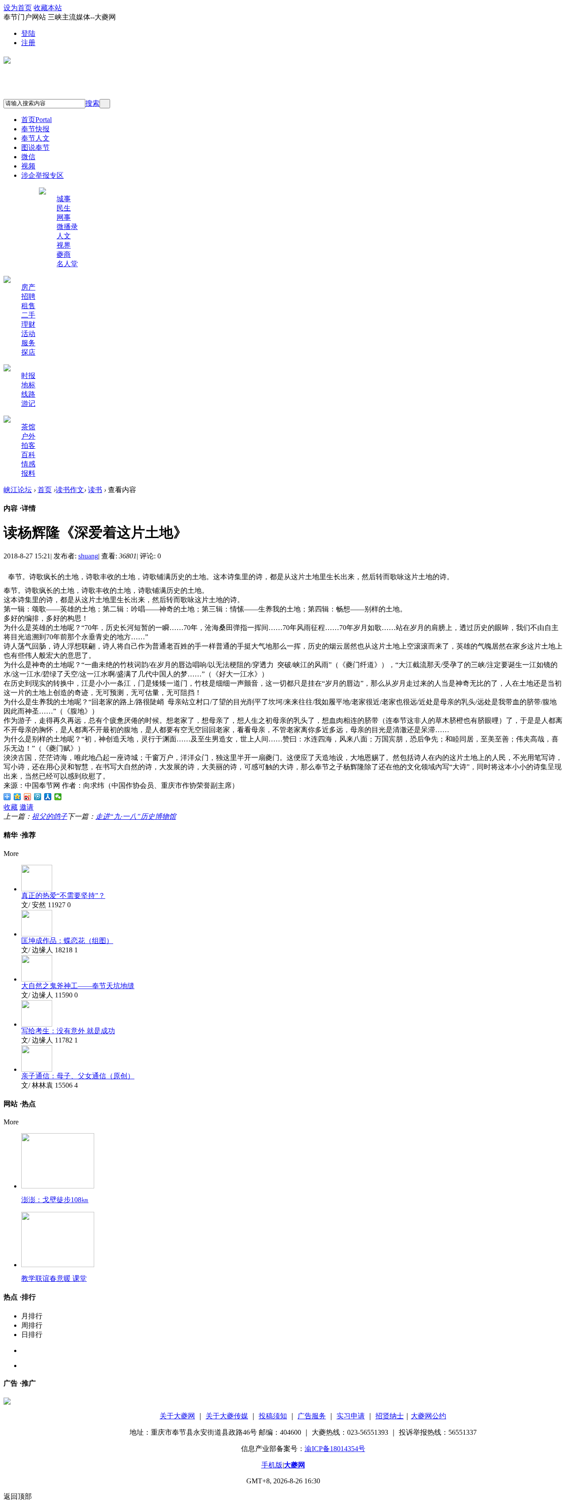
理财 (28, 324)
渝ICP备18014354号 (335, 1448)
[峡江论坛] (7, 60)
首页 (36, 119)
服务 (28, 343)
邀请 (26, 807)
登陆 (28, 33)
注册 (28, 42)
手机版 (272, 1465)
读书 (95, 489)
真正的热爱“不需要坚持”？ (63, 895)
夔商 (64, 254)
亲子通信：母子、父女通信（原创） (77, 1076)
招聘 (28, 296)
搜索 (92, 103)
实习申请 (351, 1416)
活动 (28, 333)
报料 (28, 473)
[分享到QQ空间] (17, 796)
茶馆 (28, 427)
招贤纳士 (389, 1416)
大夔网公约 (428, 1416)
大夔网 (294, 1465)
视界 (64, 245)
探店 (28, 352)
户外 (28, 436)
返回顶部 (18, 1496)
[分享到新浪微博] (27, 796)
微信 (28, 156)
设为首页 (18, 7)
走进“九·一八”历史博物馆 (136, 816)
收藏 (11, 807)
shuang (88, 556)
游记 (28, 403)
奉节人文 (35, 138)
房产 (28, 287)
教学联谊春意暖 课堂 (54, 1278)
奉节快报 (35, 129)
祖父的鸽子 (49, 816)
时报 (28, 375)
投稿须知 (273, 1416)
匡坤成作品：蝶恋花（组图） (67, 940)
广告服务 (312, 1416)
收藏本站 (48, 7)
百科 (28, 454)
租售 (28, 305)
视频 (28, 166)
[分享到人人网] (48, 796)
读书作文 (70, 489)
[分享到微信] (58, 796)
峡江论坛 (18, 489)
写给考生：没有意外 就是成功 (68, 1031)
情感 (28, 464)
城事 (64, 198)
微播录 (67, 226)
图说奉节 (35, 147)
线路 (28, 394)
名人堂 (67, 263)
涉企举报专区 (42, 175)
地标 (28, 385)
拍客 (28, 445)
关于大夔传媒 (227, 1416)
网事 (64, 217)
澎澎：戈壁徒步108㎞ (54, 1199)
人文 (64, 236)
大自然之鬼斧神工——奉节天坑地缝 (77, 985)
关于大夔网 (177, 1416)
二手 (28, 315)
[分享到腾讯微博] (38, 796)
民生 (64, 208)
